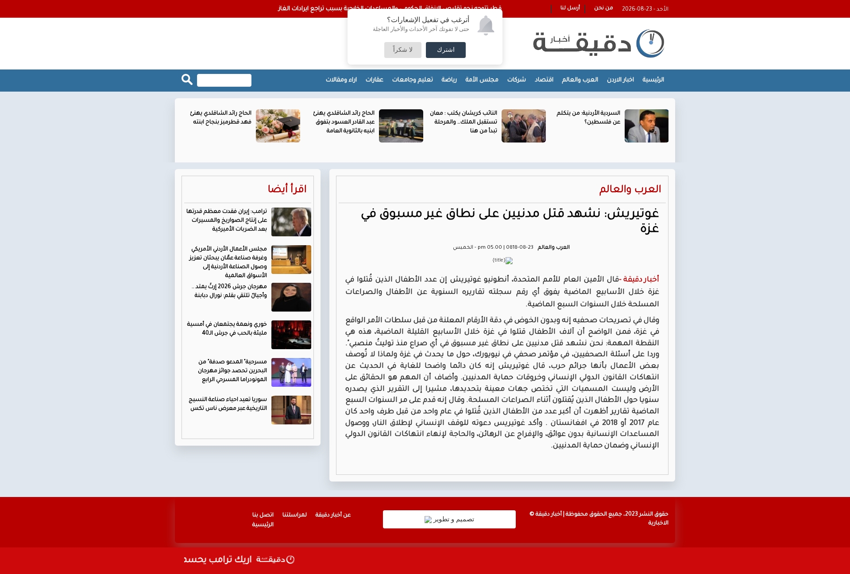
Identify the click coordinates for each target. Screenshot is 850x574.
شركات (516, 80)
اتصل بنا (263, 515)
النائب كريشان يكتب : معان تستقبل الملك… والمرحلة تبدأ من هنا (463, 123)
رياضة (449, 80)
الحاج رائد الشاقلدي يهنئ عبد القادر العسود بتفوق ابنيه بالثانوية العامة (344, 123)
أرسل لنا (570, 9)
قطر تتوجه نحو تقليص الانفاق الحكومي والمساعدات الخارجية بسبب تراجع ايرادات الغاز (390, 9)
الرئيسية (653, 80)
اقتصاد (544, 80)
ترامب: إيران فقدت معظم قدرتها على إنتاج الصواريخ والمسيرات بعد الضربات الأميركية (226, 221)
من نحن (603, 9)
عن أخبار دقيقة (333, 515)
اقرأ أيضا (287, 190)
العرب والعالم (580, 80)
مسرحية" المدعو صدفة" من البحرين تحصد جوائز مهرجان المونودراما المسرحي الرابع (232, 371)
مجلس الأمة (482, 80)
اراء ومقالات (341, 80)
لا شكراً (403, 50)
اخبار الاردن (620, 80)
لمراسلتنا (294, 515)
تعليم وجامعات (412, 80)
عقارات (374, 80)
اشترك (446, 50)
